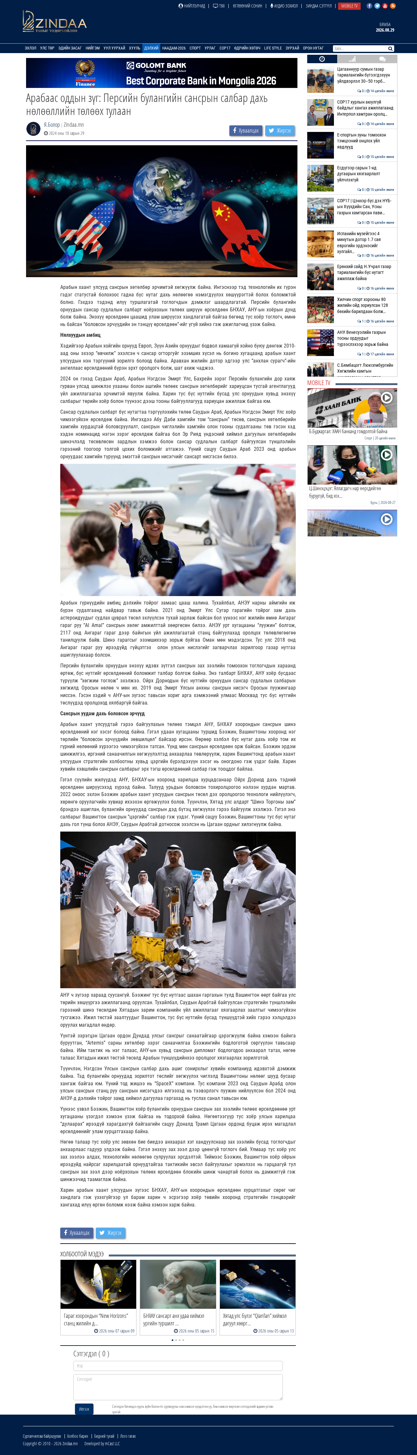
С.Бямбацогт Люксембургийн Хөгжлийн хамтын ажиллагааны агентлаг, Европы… (365, 374)
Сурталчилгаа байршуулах (42, 1436)
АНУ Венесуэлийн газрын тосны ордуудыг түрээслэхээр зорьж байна (365, 338)
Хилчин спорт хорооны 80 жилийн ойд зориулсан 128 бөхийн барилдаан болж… (365, 305)
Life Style (273, 48)
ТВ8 (221, 6)
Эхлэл (30, 48)
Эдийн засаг (70, 48)
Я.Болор (52, 124)
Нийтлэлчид (194, 6)
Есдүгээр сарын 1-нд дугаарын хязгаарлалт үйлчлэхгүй (365, 174)
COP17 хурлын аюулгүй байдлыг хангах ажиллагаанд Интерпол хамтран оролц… (365, 108)
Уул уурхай (114, 48)
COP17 (225, 48)
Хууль (134, 48)
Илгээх (84, 1409)
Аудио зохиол (285, 6)
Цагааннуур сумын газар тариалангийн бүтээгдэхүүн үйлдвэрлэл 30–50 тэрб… (365, 75)
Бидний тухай (104, 1436)
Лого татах (128, 1436)
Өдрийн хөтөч (247, 48)
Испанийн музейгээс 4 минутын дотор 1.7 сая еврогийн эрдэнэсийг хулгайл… (365, 242)
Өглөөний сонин (247, 6)
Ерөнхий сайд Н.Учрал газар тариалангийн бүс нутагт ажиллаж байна (365, 272)
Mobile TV (349, 6)
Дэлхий (151, 48)
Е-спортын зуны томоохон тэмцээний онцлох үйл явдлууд (365, 141)
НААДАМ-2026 (174, 48)
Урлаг (210, 48)
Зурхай (292, 48)
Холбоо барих (77, 1436)
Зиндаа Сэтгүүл (319, 6)
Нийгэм (93, 48)
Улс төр (47, 48)
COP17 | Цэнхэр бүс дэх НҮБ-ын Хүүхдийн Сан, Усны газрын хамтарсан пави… (365, 207)
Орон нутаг (313, 48)
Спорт (195, 48)
